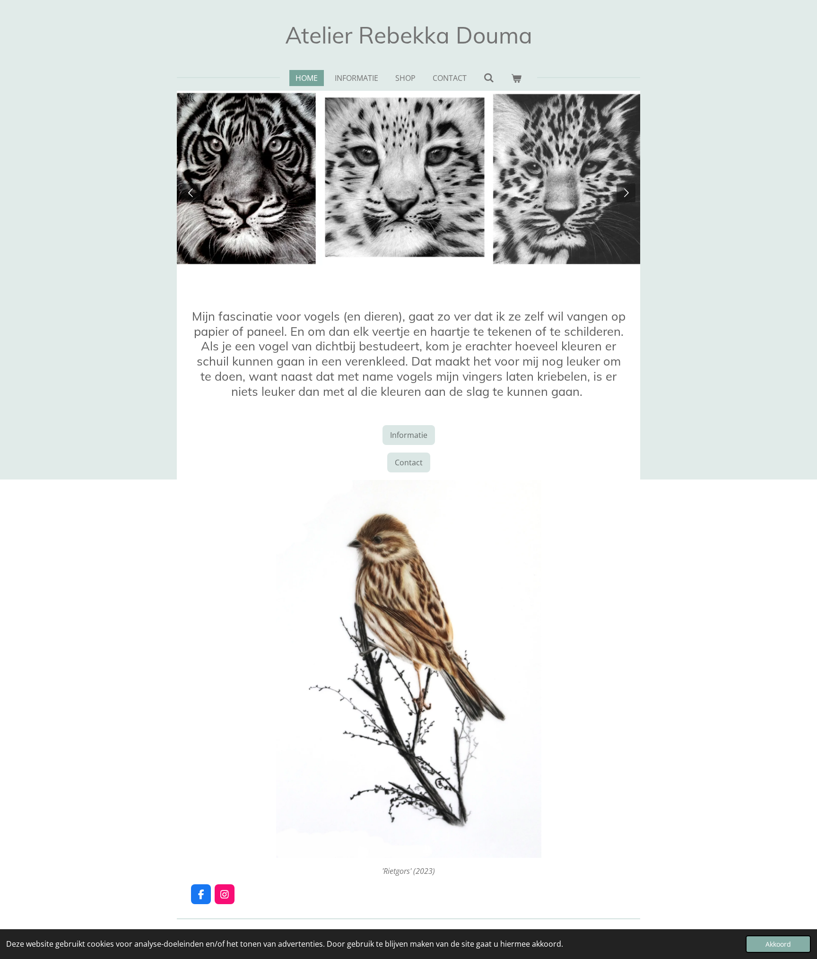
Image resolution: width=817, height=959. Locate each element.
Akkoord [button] (778, 944)
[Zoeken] (489, 77)
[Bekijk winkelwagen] (516, 78)
